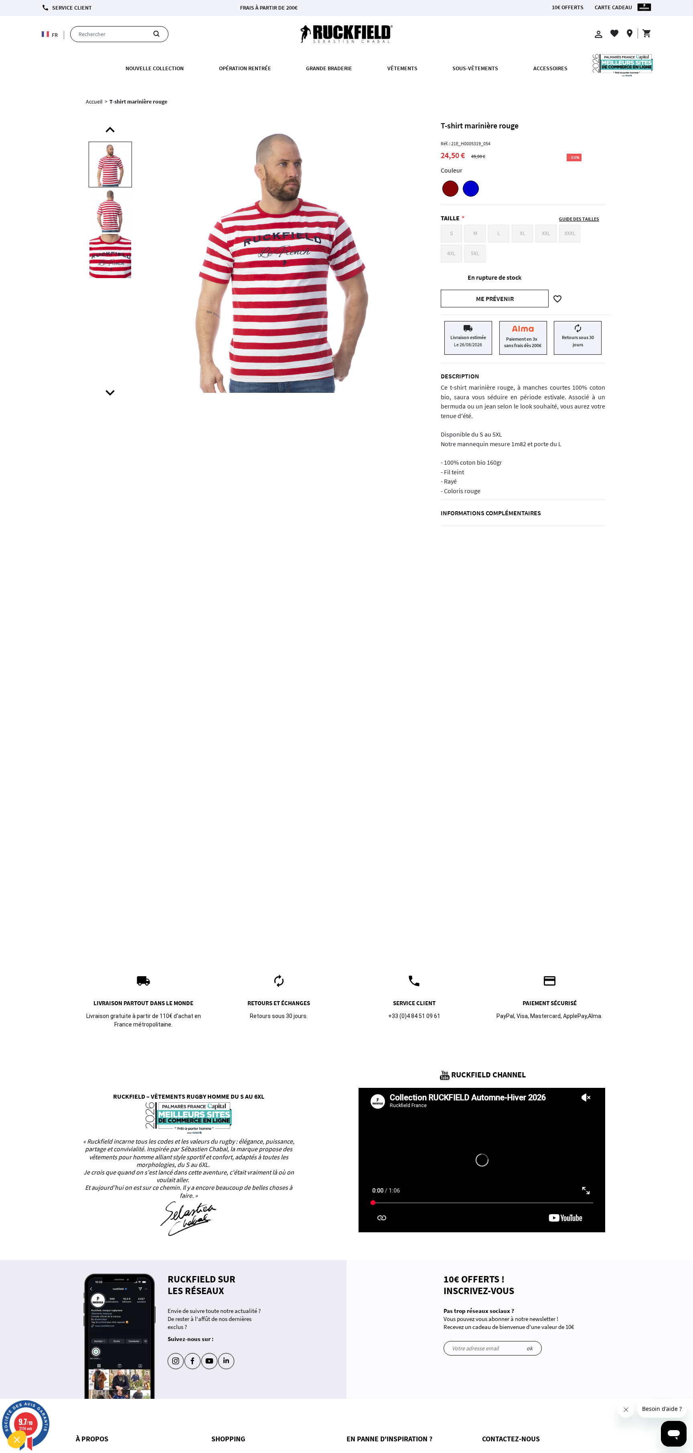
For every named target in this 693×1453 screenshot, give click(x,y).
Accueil (94, 101)
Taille (450, 218)
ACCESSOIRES (550, 68)
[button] (16, 1439)
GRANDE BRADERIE (329, 68)
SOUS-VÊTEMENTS (475, 68)
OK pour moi (148, 1412)
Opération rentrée (245, 68)
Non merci (36, 1412)
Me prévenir (495, 299)
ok (530, 1348)
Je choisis (92, 1412)
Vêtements (402, 68)
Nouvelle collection (155, 68)
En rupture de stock (494, 277)
